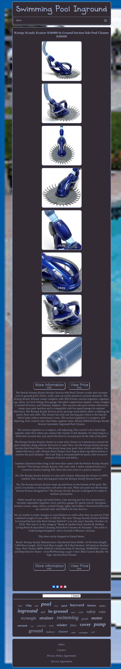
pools (85, 618)
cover (85, 624)
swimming (67, 617)
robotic (73, 633)
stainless (102, 606)
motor (96, 617)
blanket (91, 605)
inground (28, 611)
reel (36, 606)
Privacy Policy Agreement (61, 655)
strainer (46, 618)
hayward (77, 605)
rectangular (83, 633)
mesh (51, 626)
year (81, 612)
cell (93, 632)
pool (46, 604)
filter (73, 625)
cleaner (63, 631)
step (32, 626)
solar (102, 612)
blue (56, 606)
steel (73, 612)
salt (43, 612)
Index (61, 644)
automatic (22, 625)
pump (100, 624)
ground (36, 630)
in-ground (58, 611)
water (19, 606)
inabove (50, 631)
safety (91, 612)
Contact (61, 650)
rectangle (28, 618)
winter (62, 625)
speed (64, 605)
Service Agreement (61, 661)
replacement (41, 626)
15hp (29, 605)
